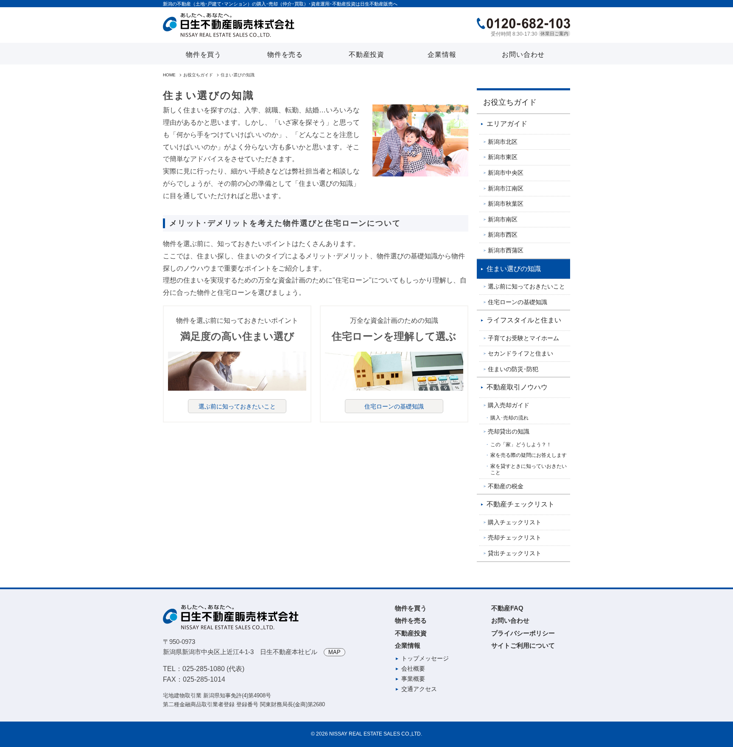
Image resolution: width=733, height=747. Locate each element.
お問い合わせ (523, 54)
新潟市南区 (503, 219)
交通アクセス (419, 688)
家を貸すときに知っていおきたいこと (528, 469)
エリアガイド (507, 123)
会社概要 (413, 668)
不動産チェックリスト (520, 504)
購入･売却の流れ (509, 418)
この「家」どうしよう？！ (520, 445)
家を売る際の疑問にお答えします (528, 455)
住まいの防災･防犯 (513, 369)
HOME (169, 75)
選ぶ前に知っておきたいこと (237, 406)
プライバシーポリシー (523, 633)
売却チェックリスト (514, 537)
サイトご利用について (523, 645)
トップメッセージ (425, 658)
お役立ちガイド (198, 75)
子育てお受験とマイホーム (523, 338)
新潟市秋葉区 (505, 203)
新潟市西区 (503, 234)
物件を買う (203, 54)
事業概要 (413, 678)
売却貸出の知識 (508, 431)
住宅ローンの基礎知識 (394, 406)
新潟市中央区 (505, 172)
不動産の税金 (505, 486)
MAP (334, 652)
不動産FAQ (507, 608)
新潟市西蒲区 (505, 250)
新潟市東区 (503, 157)
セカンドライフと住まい (520, 353)
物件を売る (285, 54)
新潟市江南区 (505, 188)
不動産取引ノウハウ (517, 387)
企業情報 (442, 54)
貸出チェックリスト (514, 553)
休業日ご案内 (554, 33)
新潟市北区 (503, 141)
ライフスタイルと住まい (524, 320)
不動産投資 (366, 54)
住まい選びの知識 (514, 268)
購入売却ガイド (508, 405)
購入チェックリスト (514, 522)
